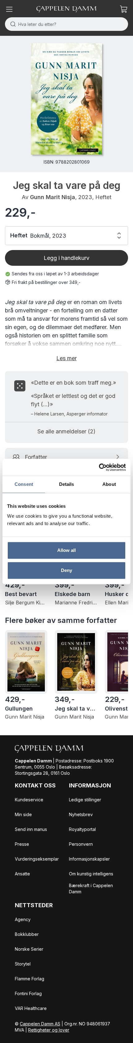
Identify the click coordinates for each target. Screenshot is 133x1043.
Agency (23, 919)
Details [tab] (66, 484)
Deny (66, 570)
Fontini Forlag (28, 993)
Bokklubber (27, 934)
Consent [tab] (24, 484)
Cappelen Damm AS (40, 1023)
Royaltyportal (82, 829)
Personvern (81, 844)
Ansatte (22, 873)
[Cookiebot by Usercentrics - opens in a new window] (99, 467)
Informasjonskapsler (89, 859)
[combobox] (66, 24)
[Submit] (11, 24)
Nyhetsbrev (81, 814)
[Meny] (9, 9)
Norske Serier (29, 949)
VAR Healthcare (31, 1008)
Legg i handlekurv (66, 258)
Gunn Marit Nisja (52, 197)
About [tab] (109, 484)
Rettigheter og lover (48, 1030)
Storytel (23, 963)
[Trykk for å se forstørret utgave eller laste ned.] (66, 99)
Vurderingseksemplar (37, 859)
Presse (22, 844)
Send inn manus (31, 829)
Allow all (66, 550)
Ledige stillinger (85, 799)
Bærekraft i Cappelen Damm (91, 888)
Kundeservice (29, 799)
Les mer (66, 358)
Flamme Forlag (29, 978)
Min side (23, 814)
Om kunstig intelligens (91, 873)
